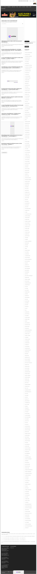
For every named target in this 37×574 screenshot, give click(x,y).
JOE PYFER (26, 286)
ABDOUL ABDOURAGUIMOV (28, 52)
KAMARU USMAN (27, 319)
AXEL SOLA (26, 101)
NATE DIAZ (26, 393)
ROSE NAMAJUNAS (27, 453)
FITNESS (26, 212)
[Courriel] (8, 571)
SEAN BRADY (26, 460)
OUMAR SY (26, 406)
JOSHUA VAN (26, 306)
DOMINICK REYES (27, 192)
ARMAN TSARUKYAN (27, 92)
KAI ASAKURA (27, 315)
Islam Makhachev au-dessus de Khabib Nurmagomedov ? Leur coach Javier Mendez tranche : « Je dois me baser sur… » (5, 566)
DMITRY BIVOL (27, 190)
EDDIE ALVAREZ (27, 197)
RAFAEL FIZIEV (27, 431)
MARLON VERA (27, 355)
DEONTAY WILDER (27, 181)
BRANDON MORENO (27, 121)
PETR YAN (26, 422)
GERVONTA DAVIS (27, 226)
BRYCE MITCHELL (27, 128)
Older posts (4, 152)
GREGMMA (26, 239)
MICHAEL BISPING (27, 373)
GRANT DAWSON (27, 235)
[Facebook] (29, 1)
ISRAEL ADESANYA (27, 257)
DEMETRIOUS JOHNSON (28, 179)
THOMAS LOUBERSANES (28, 489)
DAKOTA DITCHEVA (27, 163)
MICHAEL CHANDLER (27, 375)
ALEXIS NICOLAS (27, 72)
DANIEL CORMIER (27, 168)
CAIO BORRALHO (27, 132)
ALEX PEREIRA (27, 61)
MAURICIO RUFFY (27, 366)
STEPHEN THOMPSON (28, 475)
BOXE (26, 119)
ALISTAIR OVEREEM (27, 76)
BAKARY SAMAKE (27, 103)
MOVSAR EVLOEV (27, 386)
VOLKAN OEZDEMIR (27, 511)
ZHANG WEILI (27, 527)
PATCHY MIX (26, 411)
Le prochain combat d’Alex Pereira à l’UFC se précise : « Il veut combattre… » (5, 558)
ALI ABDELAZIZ (27, 74)
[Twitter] (32, 1)
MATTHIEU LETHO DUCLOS (28, 362)
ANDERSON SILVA (27, 85)
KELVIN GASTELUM (27, 324)
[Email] (33, 1)
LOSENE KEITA (27, 344)
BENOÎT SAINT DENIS (28, 114)
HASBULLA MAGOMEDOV (28, 241)
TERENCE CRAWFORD (27, 484)
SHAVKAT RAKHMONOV (28, 471)
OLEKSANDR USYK (27, 402)
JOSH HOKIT (26, 304)
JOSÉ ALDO (26, 299)
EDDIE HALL (26, 199)
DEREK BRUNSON (27, 183)
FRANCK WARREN (27, 217)
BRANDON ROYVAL (27, 123)
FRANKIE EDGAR (27, 219)
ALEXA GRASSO (27, 63)
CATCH (26, 139)
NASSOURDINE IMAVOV (28, 391)
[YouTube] (30, 1)
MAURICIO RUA (27, 364)
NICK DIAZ (26, 397)
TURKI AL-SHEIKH (27, 500)
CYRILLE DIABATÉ (27, 161)
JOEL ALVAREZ (27, 290)
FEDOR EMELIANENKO (28, 208)
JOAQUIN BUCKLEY (27, 284)
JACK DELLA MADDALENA (28, 259)
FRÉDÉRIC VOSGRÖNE (27, 221)
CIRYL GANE (26, 148)
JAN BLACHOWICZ (27, 266)
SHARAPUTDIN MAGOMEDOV (28, 469)
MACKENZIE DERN (27, 348)
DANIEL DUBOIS (27, 170)
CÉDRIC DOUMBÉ (27, 141)
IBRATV (26, 248)
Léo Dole (8, 43)
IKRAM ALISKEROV (27, 250)
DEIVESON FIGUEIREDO (28, 177)
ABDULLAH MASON (27, 54)
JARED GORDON (27, 270)
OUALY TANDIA (27, 404)
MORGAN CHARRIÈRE (27, 384)
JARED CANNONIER (27, 268)
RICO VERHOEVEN (27, 444)
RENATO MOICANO (27, 440)
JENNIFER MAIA (27, 277)
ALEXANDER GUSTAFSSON (28, 65)
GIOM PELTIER (27, 230)
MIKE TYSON (26, 382)
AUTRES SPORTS (3, 8)
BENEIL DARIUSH (27, 112)
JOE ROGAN (26, 288)
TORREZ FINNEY (27, 498)
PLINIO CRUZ (26, 424)
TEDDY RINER (27, 482)
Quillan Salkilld (27, 426)
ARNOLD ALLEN (27, 94)
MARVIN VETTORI (27, 357)
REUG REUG (26, 442)
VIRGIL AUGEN (27, 509)
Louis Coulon (8, 51)
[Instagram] (34, 1)
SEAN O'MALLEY (27, 462)
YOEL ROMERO (27, 522)
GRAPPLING (26, 237)
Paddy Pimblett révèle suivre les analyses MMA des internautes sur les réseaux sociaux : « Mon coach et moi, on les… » (5, 549)
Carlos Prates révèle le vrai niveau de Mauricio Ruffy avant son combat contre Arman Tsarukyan (20, 536)
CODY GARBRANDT (27, 150)
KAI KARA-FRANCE (27, 317)
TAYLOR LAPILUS (27, 480)
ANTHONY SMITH (27, 90)
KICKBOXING (26, 337)
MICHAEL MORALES (27, 377)
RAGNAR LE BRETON (27, 433)
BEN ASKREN (26, 110)
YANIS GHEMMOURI (27, 518)
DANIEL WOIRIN (27, 172)
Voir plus (3, 64)
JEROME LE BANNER (27, 279)
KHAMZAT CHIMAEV (27, 335)
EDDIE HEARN (27, 201)
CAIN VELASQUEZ (27, 130)
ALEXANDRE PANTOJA (28, 70)
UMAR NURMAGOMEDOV (28, 504)
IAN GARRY (26, 246)
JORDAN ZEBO (27, 295)
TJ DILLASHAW (27, 491)
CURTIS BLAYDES (27, 159)
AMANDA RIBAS (27, 81)
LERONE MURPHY (27, 342)
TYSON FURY (26, 502)
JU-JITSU (26, 308)
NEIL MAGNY (26, 395)
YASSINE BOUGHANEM (28, 520)
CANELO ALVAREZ (27, 134)
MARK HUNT (26, 353)
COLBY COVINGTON (27, 152)
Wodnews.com (12, 547)
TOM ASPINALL (27, 493)
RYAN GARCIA (27, 455)
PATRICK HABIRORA (27, 415)
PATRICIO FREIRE (27, 413)
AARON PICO (26, 50)
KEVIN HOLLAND (27, 326)
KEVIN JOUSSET (27, 328)
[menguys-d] (18, 14)
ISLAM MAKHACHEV (27, 255)
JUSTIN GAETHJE (27, 313)
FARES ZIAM (26, 206)
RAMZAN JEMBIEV (27, 435)
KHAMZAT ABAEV (27, 333)
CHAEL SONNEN (27, 143)
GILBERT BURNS (27, 228)
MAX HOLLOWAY (27, 368)
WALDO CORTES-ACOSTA (28, 513)
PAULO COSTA (27, 420)
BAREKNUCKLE (27, 105)
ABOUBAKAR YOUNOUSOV (28, 56)
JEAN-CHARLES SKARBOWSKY (29, 275)
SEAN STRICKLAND (27, 464)
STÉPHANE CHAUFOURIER (28, 473)
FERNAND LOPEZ (27, 210)
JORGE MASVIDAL (27, 297)
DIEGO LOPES (27, 188)
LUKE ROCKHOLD (27, 346)
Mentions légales (11, 571)
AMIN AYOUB (26, 83)
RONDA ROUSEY (27, 451)
